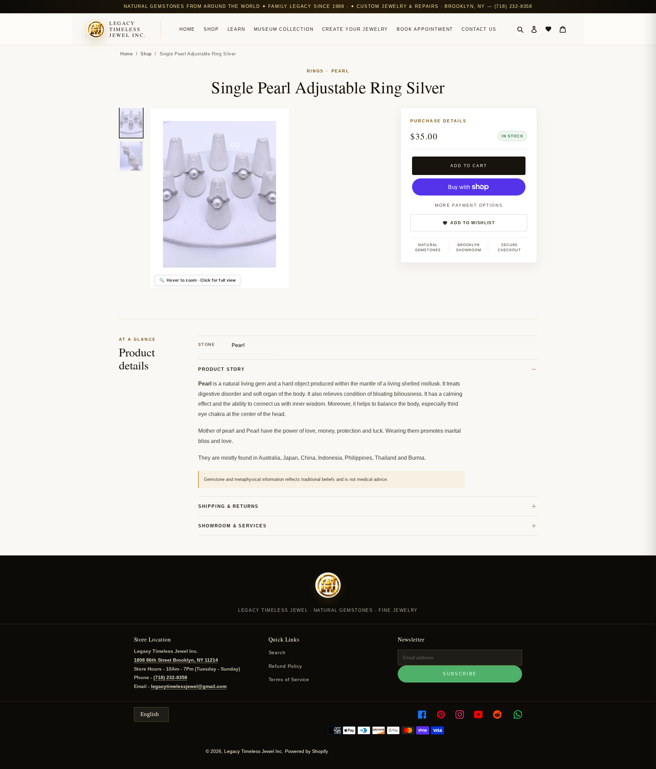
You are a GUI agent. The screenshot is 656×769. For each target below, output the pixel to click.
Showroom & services (232, 525)
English (149, 714)
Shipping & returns (228, 506)
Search (277, 652)
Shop (146, 53)
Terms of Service (289, 679)
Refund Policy (285, 666)
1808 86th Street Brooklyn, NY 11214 (176, 660)
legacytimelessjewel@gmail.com (189, 686)
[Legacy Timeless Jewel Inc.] (328, 589)
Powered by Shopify (306, 751)
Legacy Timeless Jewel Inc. (127, 29)
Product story (221, 369)
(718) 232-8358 (170, 677)
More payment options (469, 205)
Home (126, 53)
